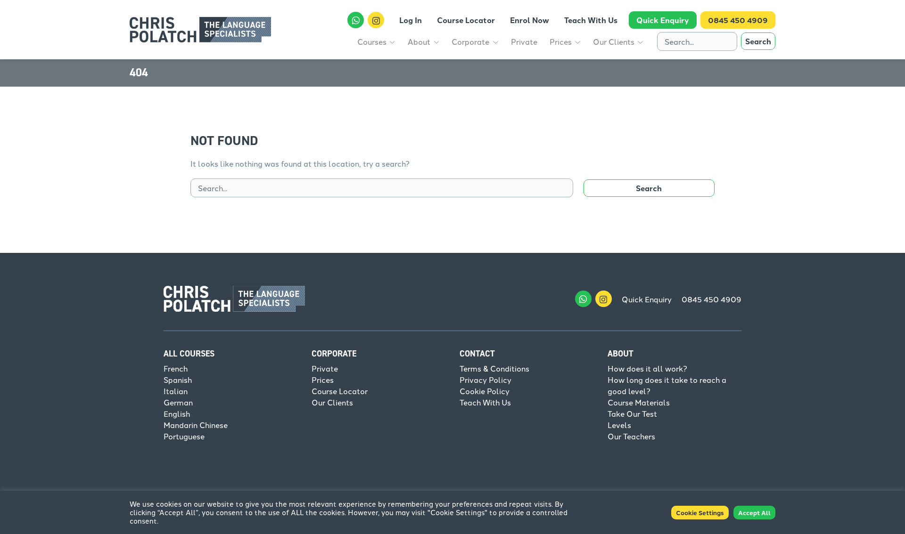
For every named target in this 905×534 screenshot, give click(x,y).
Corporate (334, 353)
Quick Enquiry (647, 299)
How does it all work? (647, 368)
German (178, 402)
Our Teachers (631, 436)
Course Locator (340, 391)
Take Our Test (632, 413)
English (177, 413)
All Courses (189, 353)
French (176, 368)
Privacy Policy (485, 379)
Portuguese (184, 436)
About (621, 353)
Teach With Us (485, 402)
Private (325, 368)
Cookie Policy (485, 391)
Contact (477, 353)
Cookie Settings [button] (700, 512)
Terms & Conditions (494, 368)
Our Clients (332, 402)
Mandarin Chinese (196, 425)
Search (758, 41)
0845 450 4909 (711, 299)
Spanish (178, 379)
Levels (619, 425)
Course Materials (639, 402)
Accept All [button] (754, 512)
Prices (323, 379)
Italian (176, 391)
